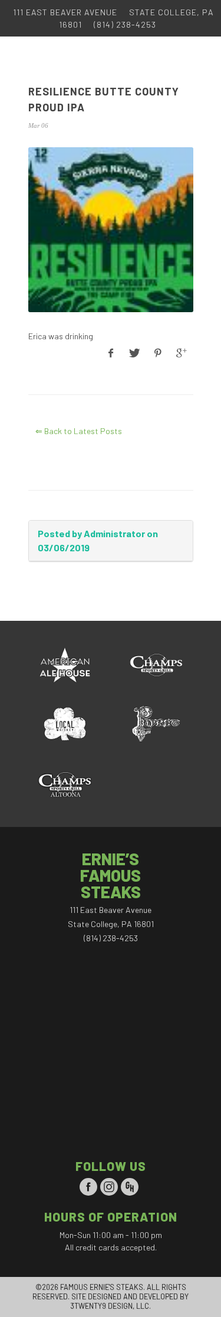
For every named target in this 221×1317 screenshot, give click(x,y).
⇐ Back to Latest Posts (78, 431)
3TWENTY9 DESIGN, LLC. (110, 1306)
